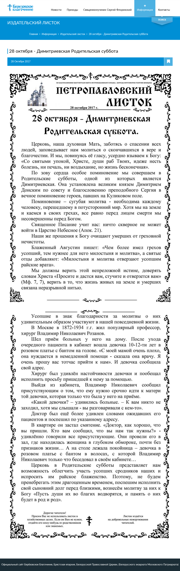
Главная (33, 34)
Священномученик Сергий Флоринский (107, 10)
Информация (145, 10)
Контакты (164, 10)
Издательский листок (72, 34)
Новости (56, 10)
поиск (162, 20)
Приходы (72, 10)
